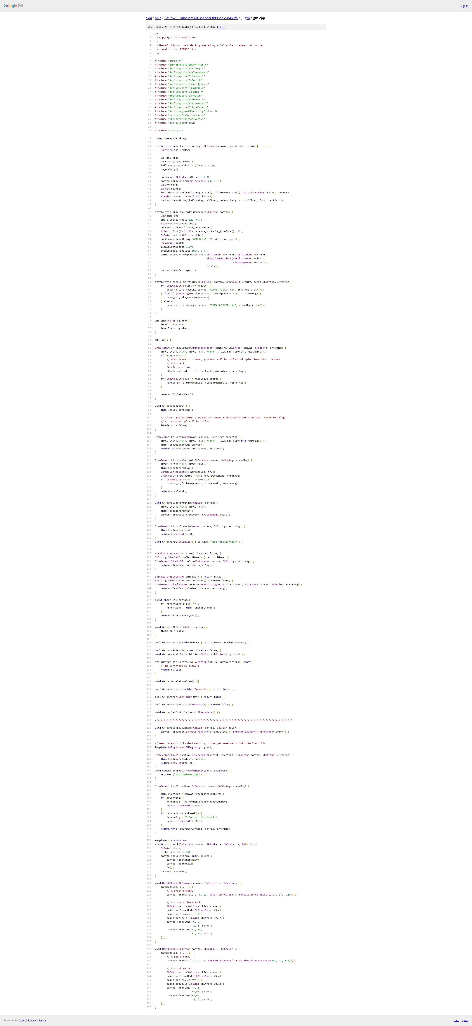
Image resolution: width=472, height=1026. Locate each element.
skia (149, 18)
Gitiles (22, 1020)
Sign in (464, 6)
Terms (42, 1020)
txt (456, 1020)
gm (247, 18)
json (465, 1020)
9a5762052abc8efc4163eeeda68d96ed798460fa (201, 18)
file (221, 27)
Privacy (32, 1020)
